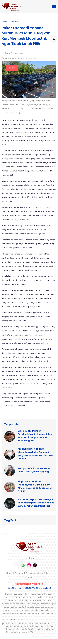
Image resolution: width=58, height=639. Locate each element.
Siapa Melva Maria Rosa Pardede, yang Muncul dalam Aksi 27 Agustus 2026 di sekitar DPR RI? (35, 486)
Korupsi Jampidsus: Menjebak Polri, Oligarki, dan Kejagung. (34, 470)
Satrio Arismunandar (14, 53)
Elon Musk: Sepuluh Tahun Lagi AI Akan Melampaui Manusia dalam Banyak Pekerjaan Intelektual (36, 503)
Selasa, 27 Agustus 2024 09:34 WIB (21, 59)
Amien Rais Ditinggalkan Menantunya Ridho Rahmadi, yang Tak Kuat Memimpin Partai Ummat (35, 453)
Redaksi (19, 573)
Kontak (28, 577)
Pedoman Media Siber (38, 573)
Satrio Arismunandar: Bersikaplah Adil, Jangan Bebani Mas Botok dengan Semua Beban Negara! (35, 435)
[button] (54, 7)
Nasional (15, 22)
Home (4, 22)
